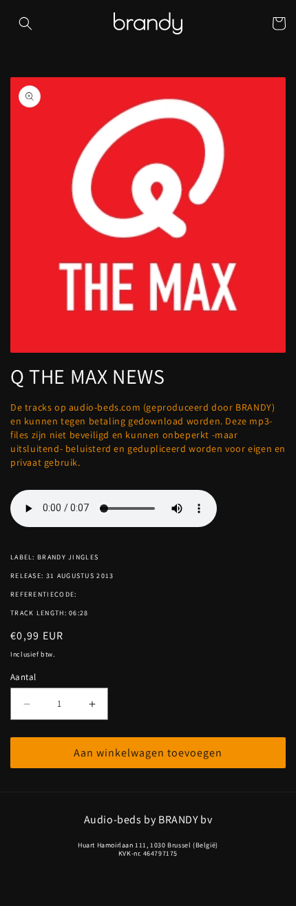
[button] (25, 23)
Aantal (23, 677)
